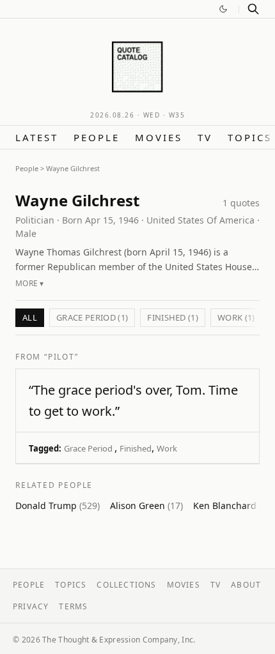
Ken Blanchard (233, 505)
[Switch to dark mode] (223, 9)
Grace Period (89, 448)
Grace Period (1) (92, 317)
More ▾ (29, 283)
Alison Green (146, 505)
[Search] (253, 9)
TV (205, 137)
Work (167, 448)
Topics (250, 137)
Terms (73, 606)
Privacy (31, 606)
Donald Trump (57, 505)
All (29, 317)
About (246, 584)
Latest (36, 137)
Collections (126, 584)
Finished (136, 448)
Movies (158, 137)
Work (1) (236, 317)
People (97, 137)
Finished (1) (172, 317)
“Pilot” (61, 356)
